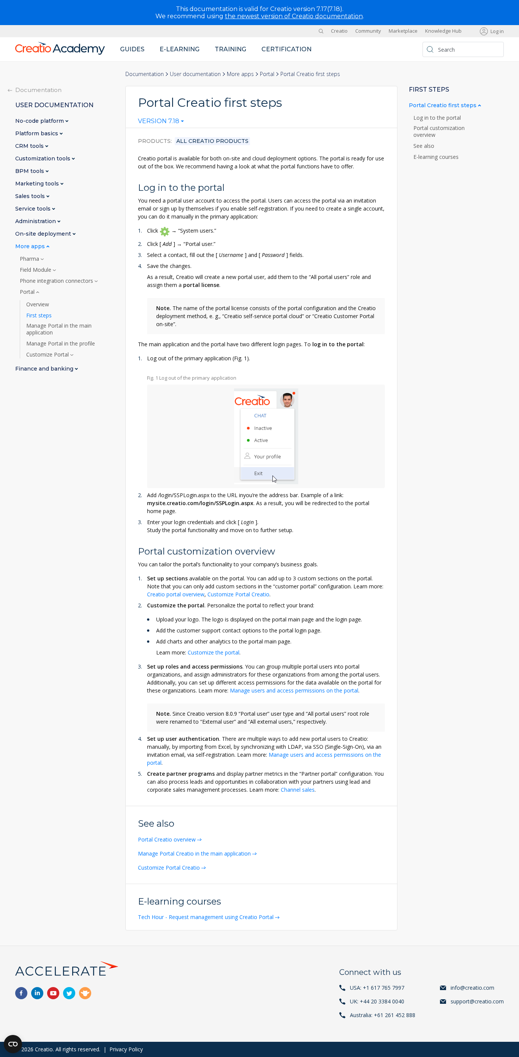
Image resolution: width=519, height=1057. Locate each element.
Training (230, 49)
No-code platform (40, 121)
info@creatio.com (472, 987)
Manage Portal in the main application (59, 329)
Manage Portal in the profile (60, 343)
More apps (240, 74)
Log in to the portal (437, 117)
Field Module (36, 269)
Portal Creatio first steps (443, 105)
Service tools (33, 209)
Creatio (339, 31)
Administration (36, 221)
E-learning (179, 49)
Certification (286, 49)
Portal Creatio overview (167, 839)
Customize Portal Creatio (238, 594)
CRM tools (30, 146)
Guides (132, 49)
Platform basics (37, 133)
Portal (267, 74)
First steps (39, 315)
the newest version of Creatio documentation (294, 16)
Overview (37, 304)
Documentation (144, 74)
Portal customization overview (439, 131)
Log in (497, 31)
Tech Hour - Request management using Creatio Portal (206, 917)
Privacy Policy (126, 1049)
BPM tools (30, 171)
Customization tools (43, 158)
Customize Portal (48, 354)
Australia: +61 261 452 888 (382, 1015)
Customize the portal (213, 652)
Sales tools (30, 196)
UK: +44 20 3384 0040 (377, 1001)
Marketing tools (37, 184)
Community (368, 31)
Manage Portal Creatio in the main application (194, 853)
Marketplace (403, 31)
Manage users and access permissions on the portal (294, 690)
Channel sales (298, 789)
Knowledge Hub (443, 31)
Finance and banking (45, 369)
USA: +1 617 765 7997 (377, 987)
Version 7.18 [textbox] (158, 121)
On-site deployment (44, 234)
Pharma (30, 258)
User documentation (195, 74)
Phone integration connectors (57, 280)
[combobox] (161, 123)
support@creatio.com (477, 1001)
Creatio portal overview (175, 594)
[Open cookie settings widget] (13, 1044)
